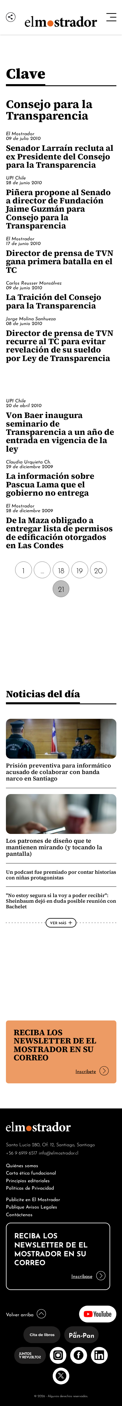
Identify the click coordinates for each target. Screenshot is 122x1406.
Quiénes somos (22, 1165)
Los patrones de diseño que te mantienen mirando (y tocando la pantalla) (54, 847)
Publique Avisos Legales (31, 1206)
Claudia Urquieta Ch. (28, 461)
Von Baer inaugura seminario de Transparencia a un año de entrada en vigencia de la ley (60, 431)
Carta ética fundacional (31, 1172)
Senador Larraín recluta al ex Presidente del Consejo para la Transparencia (59, 156)
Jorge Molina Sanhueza (31, 318)
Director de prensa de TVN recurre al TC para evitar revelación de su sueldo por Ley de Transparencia (59, 345)
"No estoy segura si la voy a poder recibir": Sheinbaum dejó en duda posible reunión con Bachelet (61, 901)
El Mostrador (20, 133)
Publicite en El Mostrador (33, 1199)
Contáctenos (19, 1214)
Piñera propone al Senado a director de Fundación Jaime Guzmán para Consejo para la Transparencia (58, 209)
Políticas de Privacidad (30, 1187)
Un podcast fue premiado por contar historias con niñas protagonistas (61, 874)
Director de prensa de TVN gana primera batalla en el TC (59, 261)
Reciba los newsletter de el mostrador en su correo (55, 1045)
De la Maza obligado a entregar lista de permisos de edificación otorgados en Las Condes (59, 533)
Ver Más (58, 922)
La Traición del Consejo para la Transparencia (53, 301)
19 (79, 570)
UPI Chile (16, 177)
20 (98, 570)
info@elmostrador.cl (58, 1152)
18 (61, 570)
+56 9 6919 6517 (21, 1152)
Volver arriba (19, 1314)
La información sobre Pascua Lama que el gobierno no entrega (50, 484)
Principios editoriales (28, 1180)
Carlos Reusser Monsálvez (34, 282)
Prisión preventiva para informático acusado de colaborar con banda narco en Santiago (58, 772)
